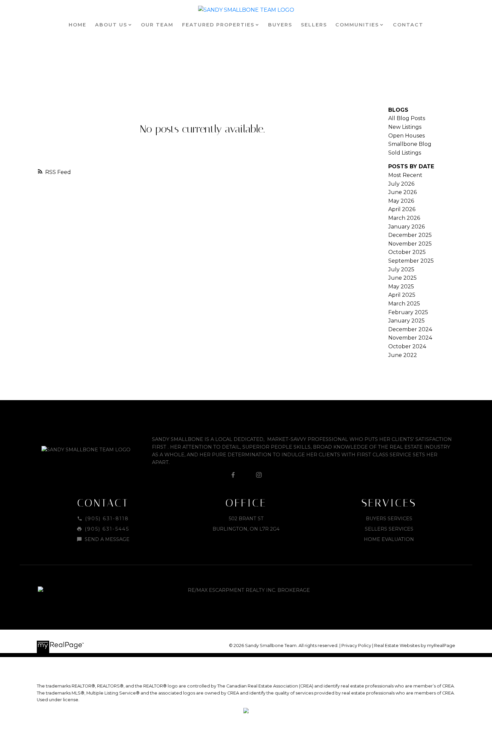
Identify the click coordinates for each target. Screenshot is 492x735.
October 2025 (407, 252)
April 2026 (401, 209)
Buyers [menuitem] (280, 25)
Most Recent (405, 175)
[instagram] (258, 474)
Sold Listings (404, 153)
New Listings (404, 127)
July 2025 (401, 269)
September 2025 (411, 261)
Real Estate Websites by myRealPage (414, 645)
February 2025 (408, 312)
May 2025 (401, 286)
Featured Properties (218, 25)
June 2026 (402, 192)
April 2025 (401, 295)
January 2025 (406, 320)
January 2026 (406, 226)
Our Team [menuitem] (157, 25)
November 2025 (410, 244)
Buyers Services (389, 519)
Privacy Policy (356, 645)
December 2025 (410, 235)
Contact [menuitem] (408, 25)
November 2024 (410, 338)
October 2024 (407, 346)
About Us (111, 25)
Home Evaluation (389, 539)
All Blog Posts (406, 118)
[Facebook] (233, 474)
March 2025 (404, 303)
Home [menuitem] (77, 25)
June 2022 (402, 355)
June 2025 (402, 278)
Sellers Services (389, 529)
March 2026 (404, 218)
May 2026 (401, 201)
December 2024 (410, 329)
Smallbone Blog (409, 144)
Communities (357, 25)
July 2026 (401, 184)
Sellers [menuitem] (314, 25)
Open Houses (406, 135)
